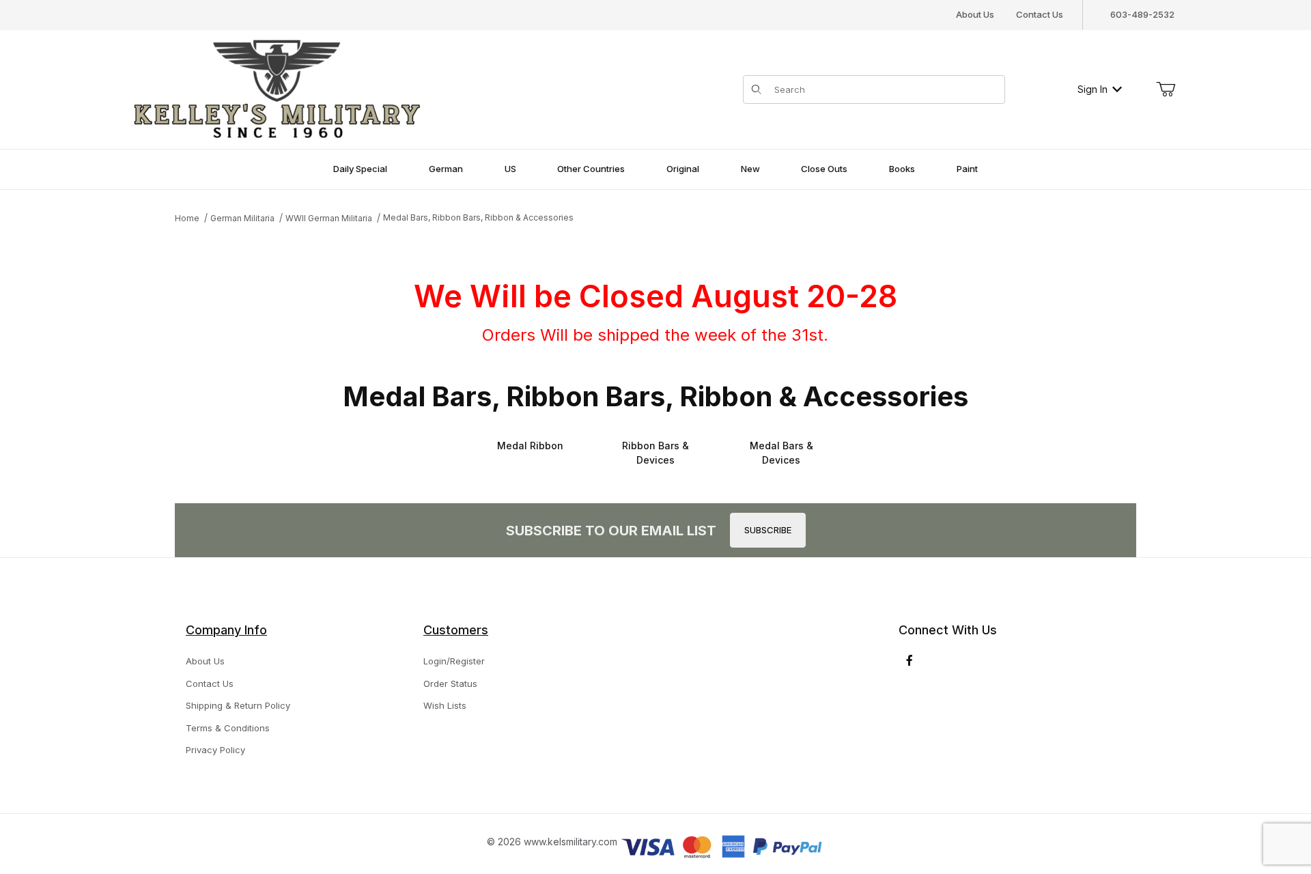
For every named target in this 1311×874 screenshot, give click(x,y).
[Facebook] (909, 660)
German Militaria (242, 218)
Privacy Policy (215, 749)
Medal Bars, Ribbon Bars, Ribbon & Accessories (478, 217)
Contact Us (1039, 14)
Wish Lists (444, 705)
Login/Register (454, 661)
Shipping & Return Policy (238, 705)
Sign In (1092, 89)
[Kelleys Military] (278, 88)
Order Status (450, 683)
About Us (975, 14)
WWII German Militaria (328, 218)
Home (187, 218)
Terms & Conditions (228, 727)
